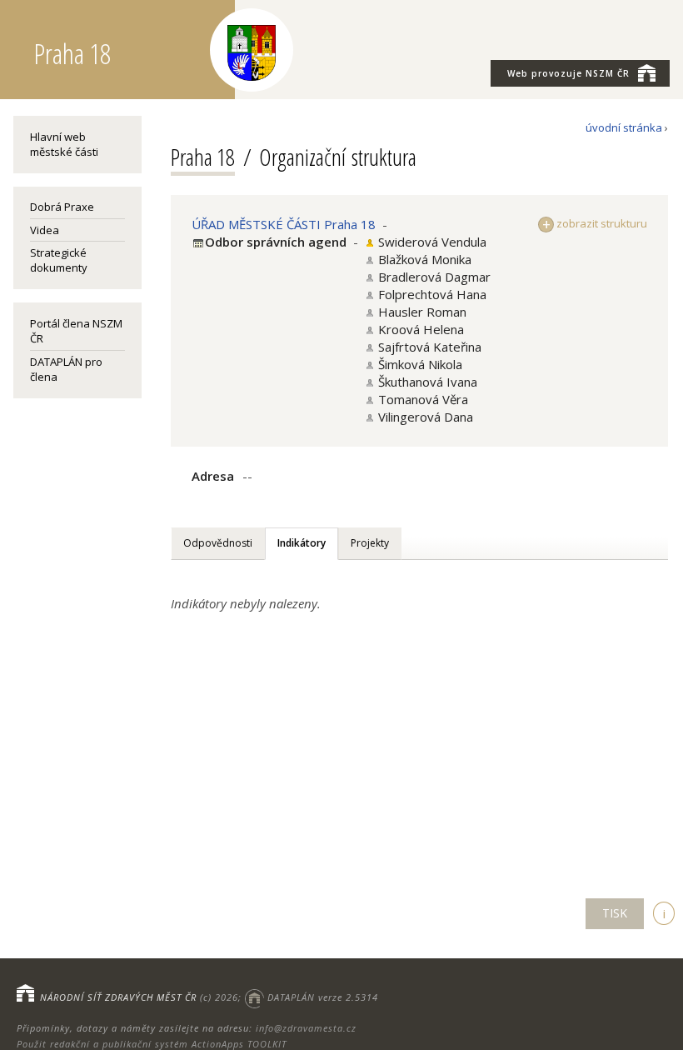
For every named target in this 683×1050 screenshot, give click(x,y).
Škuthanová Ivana (427, 381)
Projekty (370, 543)
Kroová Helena (421, 329)
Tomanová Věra (423, 399)
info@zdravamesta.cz (306, 1028)
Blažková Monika (424, 259)
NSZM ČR (568, 73)
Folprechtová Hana (432, 294)
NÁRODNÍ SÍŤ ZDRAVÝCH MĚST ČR (118, 997)
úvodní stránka (624, 127)
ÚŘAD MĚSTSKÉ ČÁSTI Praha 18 (284, 224)
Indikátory (301, 543)
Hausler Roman (422, 311)
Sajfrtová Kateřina (429, 346)
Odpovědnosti (217, 543)
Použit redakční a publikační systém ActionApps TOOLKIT (152, 1044)
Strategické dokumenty (58, 260)
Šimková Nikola (420, 364)
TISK (614, 913)
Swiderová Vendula (432, 241)
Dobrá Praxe (62, 206)
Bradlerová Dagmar (434, 276)
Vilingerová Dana (425, 416)
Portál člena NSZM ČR (76, 331)
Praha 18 (203, 156)
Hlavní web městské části (64, 144)
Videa (44, 230)
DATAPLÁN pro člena (66, 369)
